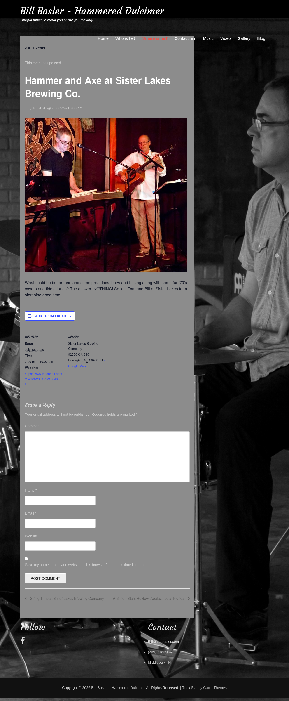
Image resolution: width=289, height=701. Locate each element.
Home (103, 38)
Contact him (185, 38)
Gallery (244, 38)
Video (225, 38)
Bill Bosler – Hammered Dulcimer (117, 688)
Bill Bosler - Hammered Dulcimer (92, 11)
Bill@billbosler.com (163, 642)
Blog (261, 38)
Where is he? (155, 38)
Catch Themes (215, 688)
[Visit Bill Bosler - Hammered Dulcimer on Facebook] (22, 642)
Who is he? (125, 38)
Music (208, 38)
